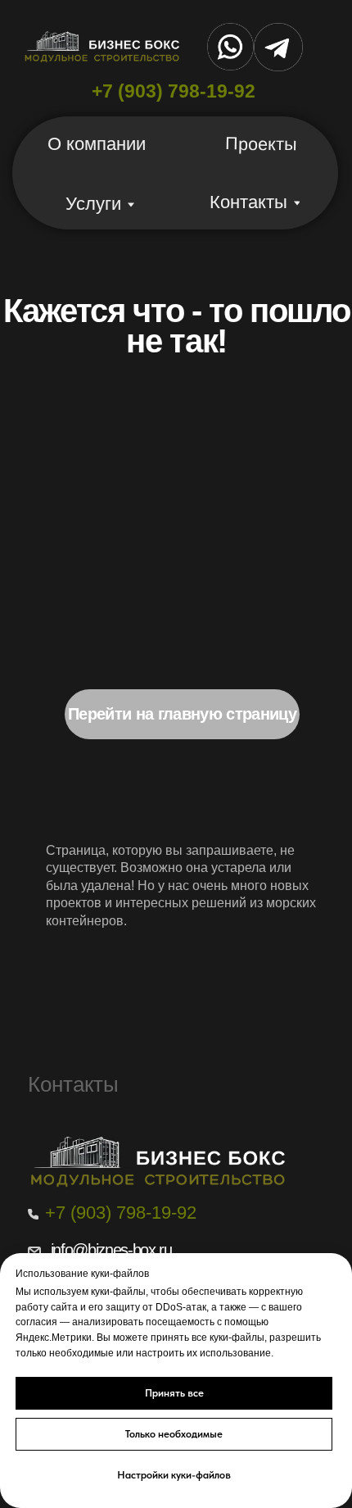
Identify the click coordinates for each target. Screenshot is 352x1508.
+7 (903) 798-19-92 (173, 91)
